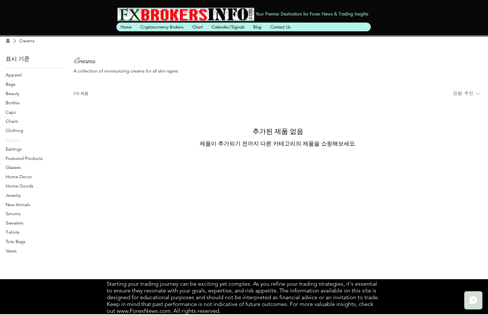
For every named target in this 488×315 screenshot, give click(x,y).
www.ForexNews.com (144, 310)
